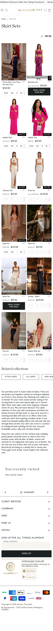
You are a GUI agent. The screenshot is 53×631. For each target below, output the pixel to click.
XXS (6, 199)
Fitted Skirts (11, 377)
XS (12, 199)
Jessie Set (6, 297)
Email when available (39, 91)
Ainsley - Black (33, 297)
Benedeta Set (33, 82)
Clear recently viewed (13, 475)
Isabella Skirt (7, 138)
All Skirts (31, 377)
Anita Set (31, 191)
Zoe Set (6, 351)
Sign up (26, 554)
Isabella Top (32, 138)
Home (3, 19)
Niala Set (31, 244)
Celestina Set (8, 191)
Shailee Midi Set (34, 351)
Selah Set (6, 244)
